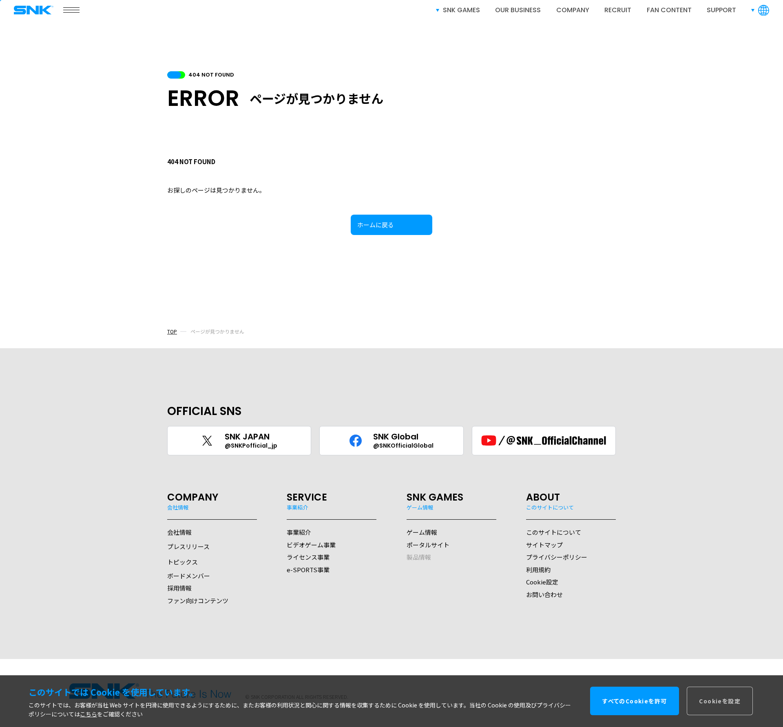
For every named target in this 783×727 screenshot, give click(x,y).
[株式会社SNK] (36, 10)
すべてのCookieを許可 (634, 701)
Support (721, 10)
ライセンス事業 (308, 557)
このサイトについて (553, 532)
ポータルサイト (428, 544)
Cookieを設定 (720, 701)
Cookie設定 (542, 582)
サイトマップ (544, 544)
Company (572, 10)
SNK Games (461, 10)
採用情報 (179, 588)
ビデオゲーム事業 (311, 544)
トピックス (182, 562)
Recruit (617, 10)
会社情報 (179, 532)
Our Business (518, 10)
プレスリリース (188, 546)
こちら (88, 714)
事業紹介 (299, 532)
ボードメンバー (188, 575)
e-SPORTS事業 (308, 569)
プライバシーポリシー (556, 557)
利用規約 (538, 569)
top (172, 331)
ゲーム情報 (422, 532)
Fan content (669, 10)
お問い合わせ (544, 594)
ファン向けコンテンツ (197, 600)
